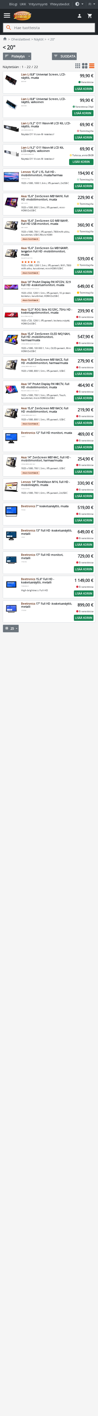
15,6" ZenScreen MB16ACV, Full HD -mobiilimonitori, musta (44, 409)
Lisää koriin (83, 89)
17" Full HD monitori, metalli (42, 556)
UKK (23, 4)
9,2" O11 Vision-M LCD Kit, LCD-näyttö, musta (46, 124)
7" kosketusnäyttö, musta (45, 506)
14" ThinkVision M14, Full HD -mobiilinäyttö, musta (45, 483)
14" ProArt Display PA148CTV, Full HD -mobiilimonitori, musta (45, 385)
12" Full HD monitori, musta (46, 433)
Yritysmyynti (38, 4)
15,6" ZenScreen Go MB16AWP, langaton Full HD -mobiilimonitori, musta (44, 251)
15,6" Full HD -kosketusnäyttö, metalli (37, 580)
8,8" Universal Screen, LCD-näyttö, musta (43, 76)
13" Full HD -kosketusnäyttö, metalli (46, 532)
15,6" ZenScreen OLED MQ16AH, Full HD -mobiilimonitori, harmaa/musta (45, 337)
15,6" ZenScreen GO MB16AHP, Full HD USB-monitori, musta (44, 222)
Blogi (13, 4)
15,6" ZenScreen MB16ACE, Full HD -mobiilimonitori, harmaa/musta (44, 361)
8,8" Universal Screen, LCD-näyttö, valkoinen (43, 100)
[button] (79, 4)
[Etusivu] (22, 15)
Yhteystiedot (59, 4)
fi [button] (90, 4)
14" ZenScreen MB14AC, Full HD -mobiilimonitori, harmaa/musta (46, 459)
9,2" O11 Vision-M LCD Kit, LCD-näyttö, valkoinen (42, 149)
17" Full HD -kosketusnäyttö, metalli (46, 605)
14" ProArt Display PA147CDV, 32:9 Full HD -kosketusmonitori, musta (46, 283)
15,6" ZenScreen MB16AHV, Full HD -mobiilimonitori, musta (45, 197)
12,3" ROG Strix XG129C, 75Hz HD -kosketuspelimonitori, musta (46, 311)
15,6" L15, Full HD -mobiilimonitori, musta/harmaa (42, 173)
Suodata (65, 56)
